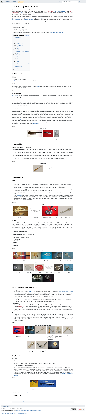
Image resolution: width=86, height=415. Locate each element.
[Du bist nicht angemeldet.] (83, 1)
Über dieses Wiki (10, 413)
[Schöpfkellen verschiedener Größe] (50, 211)
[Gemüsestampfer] (53, 345)
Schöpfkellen (19, 195)
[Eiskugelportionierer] (65, 211)
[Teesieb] (58, 267)
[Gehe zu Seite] (79, 2)
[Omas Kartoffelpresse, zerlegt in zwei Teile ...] (58, 330)
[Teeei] (68, 267)
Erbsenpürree (21, 306)
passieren (18, 225)
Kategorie (15, 401)
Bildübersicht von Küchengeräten (56, 32)
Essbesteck (25, 21)
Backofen (63, 11)
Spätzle (71, 291)
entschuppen (19, 119)
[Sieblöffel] (18, 267)
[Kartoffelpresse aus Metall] (30, 330)
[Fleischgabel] (38, 168)
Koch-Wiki (7, 1)
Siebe (13, 222)
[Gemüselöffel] (35, 211)
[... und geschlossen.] (31, 345)
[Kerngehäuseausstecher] (47, 383)
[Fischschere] (56, 133)
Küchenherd (50, 11)
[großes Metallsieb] (57, 255)
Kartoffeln (30, 291)
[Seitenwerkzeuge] (59, 1)
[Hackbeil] (34, 133)
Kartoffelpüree (61, 291)
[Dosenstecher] (48, 168)
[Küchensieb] (29, 267)
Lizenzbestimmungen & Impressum (20, 413)
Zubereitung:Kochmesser (24, 9)
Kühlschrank (22, 12)
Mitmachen (13, 1)
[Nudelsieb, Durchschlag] (37, 278)
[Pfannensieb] (49, 267)
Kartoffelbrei (70, 304)
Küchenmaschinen (16, 19)
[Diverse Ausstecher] (34, 383)
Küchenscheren (15, 95)
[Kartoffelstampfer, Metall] (40, 330)
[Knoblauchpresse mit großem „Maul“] (42, 345)
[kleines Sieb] (46, 255)
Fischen (42, 110)
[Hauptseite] (2, 2)
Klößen (17, 293)
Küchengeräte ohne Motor (28, 19)
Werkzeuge (6, 406)
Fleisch (38, 86)
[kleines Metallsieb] (68, 255)
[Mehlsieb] (48, 278)
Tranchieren (21, 150)
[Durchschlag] (39, 267)
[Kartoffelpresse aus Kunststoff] (18, 330)
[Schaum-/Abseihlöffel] (21, 255)
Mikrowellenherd (57, 11)
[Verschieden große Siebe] (36, 255)
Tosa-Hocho (17, 80)
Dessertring (16, 398)
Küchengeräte (21, 401)
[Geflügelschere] (48, 133)
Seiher (65, 227)
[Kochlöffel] (20, 211)
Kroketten (67, 291)
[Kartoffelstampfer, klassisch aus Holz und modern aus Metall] (51, 330)
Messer (18, 79)
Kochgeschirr (42, 18)
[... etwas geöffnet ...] (68, 330)
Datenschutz (3, 413)
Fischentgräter (35, 123)
